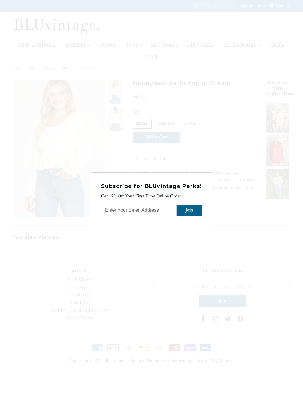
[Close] (209, 176)
